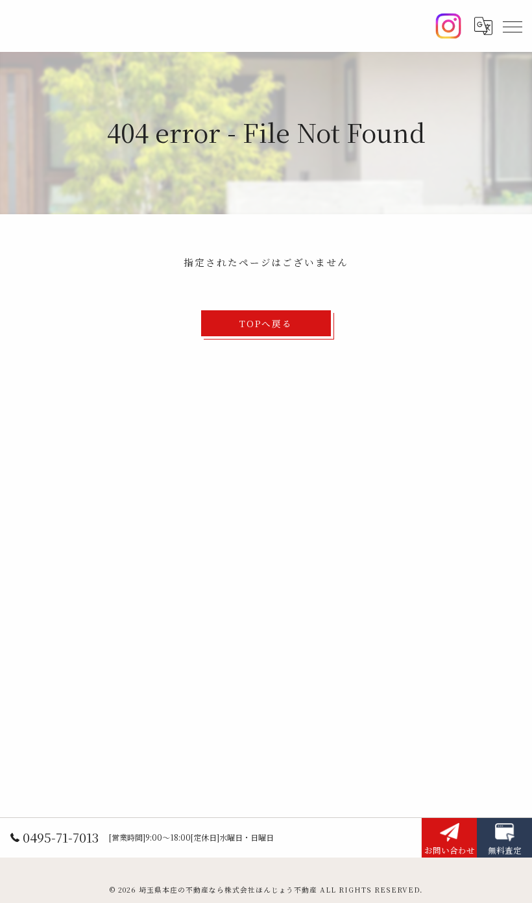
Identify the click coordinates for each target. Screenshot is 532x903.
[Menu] (512, 26)
